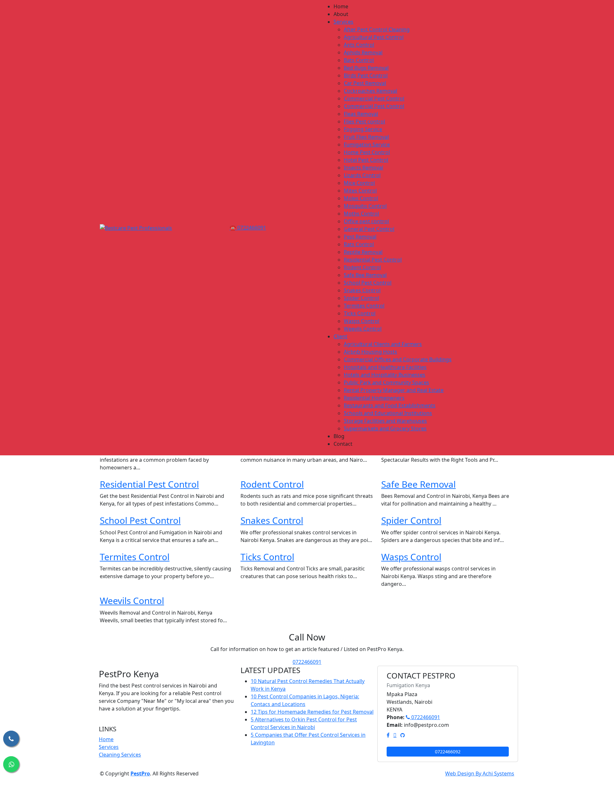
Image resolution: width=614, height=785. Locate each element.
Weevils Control (132, 600)
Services (109, 746)
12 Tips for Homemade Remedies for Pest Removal (312, 711)
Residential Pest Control (149, 484)
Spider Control (411, 520)
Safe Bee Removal (418, 484)
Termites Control (134, 557)
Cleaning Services (120, 754)
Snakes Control (271, 520)
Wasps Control (411, 557)
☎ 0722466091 (248, 227)
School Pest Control (140, 520)
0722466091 (307, 661)
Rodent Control (272, 484)
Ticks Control (267, 557)
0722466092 (447, 752)
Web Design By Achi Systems (479, 773)
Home (106, 739)
